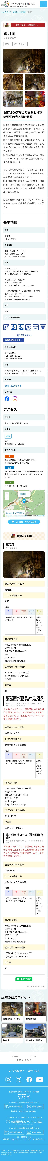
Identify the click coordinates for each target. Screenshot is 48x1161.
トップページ (6, 12)
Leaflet (10, 515)
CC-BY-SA (40, 515)
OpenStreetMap (21, 515)
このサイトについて (24, 1060)
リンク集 (33, 1056)
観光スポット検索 (19, 12)
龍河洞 (23, 494)
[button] (24, 501)
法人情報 (15, 1056)
